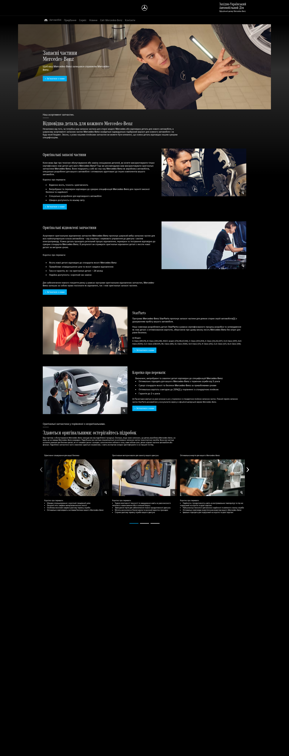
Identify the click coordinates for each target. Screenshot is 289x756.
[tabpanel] (77, 483)
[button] (53, 20)
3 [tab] (155, 523)
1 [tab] (133, 523)
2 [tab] (144, 523)
